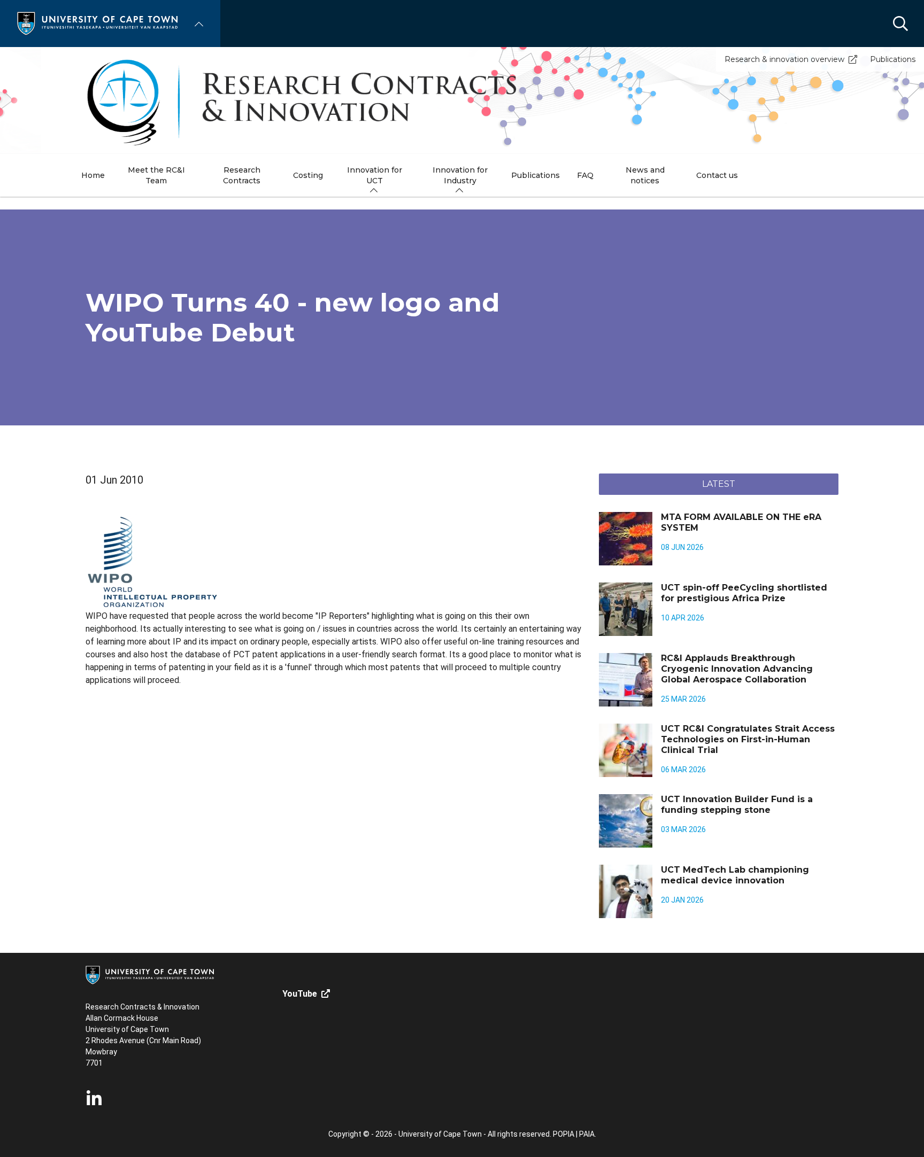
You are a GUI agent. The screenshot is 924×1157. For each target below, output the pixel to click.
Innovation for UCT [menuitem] (374, 175)
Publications (892, 59)
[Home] (97, 23)
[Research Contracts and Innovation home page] (462, 100)
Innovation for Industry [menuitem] (460, 175)
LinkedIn (94, 1099)
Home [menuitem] (93, 175)
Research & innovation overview (784, 59)
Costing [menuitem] (308, 175)
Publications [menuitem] (535, 175)
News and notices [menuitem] (645, 175)
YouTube (299, 994)
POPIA (563, 1134)
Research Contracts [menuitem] (241, 175)
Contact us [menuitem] (717, 175)
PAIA (587, 1134)
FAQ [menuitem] (585, 175)
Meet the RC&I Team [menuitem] (156, 175)
